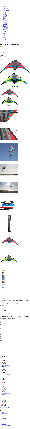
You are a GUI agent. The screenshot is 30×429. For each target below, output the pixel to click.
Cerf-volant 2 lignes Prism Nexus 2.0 (6, 393)
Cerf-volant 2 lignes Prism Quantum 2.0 (6, 407)
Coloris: (1, 48)
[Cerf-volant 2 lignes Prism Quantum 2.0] (4, 406)
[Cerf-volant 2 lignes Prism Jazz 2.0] (4, 382)
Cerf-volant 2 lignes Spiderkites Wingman (6, 374)
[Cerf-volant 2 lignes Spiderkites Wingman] (4, 373)
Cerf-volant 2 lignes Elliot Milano (6, 365)
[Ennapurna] (1, 0)
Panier (2, 2)
